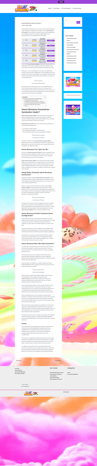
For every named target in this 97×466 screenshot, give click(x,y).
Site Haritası (66, 392)
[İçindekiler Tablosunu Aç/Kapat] (44, 97)
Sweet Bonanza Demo (72, 58)
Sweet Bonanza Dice (71, 60)
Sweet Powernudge (71, 47)
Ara (66, 20)
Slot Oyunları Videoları (77, 8)
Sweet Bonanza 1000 (71, 56)
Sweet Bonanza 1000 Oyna (73, 49)
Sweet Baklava (70, 45)
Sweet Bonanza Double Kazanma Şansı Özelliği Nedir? (35, 102)
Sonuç (26, 105)
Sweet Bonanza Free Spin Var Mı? (31, 100)
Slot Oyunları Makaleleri (66, 8)
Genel (23, 25)
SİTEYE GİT (51, 40)
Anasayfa (50, 8)
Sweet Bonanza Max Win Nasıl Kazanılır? (33, 104)
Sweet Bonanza (56, 8)
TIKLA (61, 2)
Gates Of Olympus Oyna (25, 386)
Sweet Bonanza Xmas (72, 62)
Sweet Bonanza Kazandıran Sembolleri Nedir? (32, 98)
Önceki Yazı (18, 360)
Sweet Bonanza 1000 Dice (72, 42)
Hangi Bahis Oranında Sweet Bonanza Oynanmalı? (34, 101)
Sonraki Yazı (58, 360)
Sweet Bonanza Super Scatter (56, 372)
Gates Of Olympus (25, 384)
